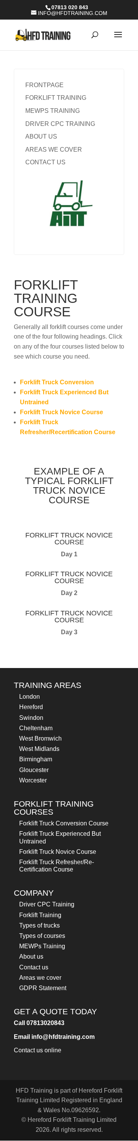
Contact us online (37, 1050)
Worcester (33, 780)
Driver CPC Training (60, 124)
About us (41, 136)
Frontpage (44, 85)
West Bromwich (40, 738)
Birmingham (35, 759)
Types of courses (42, 936)
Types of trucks (39, 925)
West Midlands (39, 749)
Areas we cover (53, 149)
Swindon (31, 717)
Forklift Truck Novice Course (61, 412)
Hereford (31, 707)
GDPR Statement (42, 988)
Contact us (45, 162)
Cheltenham (36, 728)
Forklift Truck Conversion (57, 382)
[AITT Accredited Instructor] (69, 206)
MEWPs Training (52, 110)
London (29, 696)
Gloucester (34, 770)
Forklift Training (55, 97)
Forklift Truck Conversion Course (63, 823)
